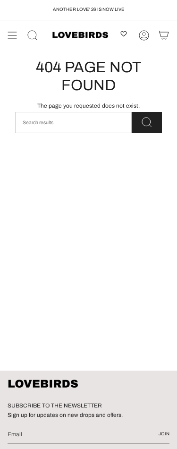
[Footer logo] (43, 384)
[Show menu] (12, 35)
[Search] (32, 35)
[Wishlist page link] (123, 35)
